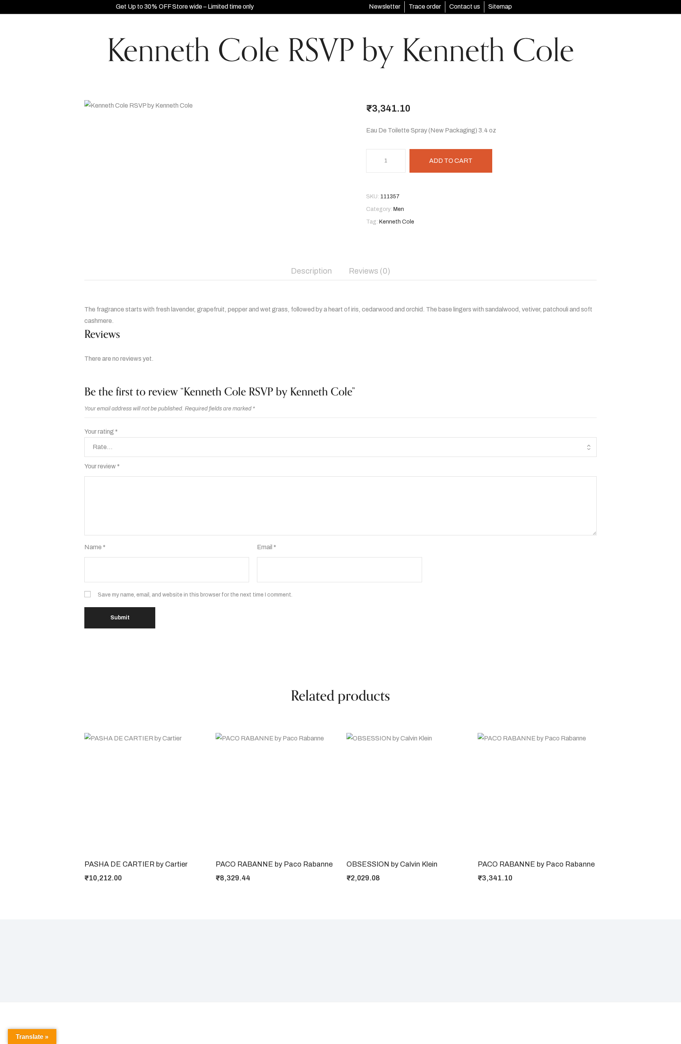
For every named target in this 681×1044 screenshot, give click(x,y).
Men (398, 209)
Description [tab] (311, 271)
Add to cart (451, 160)
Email (266, 547)
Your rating (101, 431)
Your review (102, 466)
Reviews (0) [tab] (369, 271)
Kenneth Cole (396, 222)
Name (95, 547)
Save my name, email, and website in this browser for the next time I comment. (195, 595)
